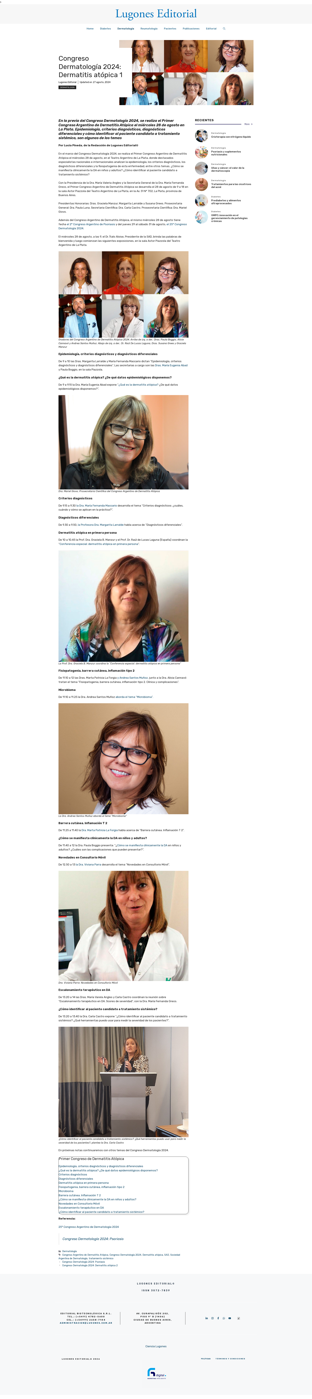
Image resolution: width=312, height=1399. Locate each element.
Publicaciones (191, 28)
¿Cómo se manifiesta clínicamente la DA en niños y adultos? (97, 1199)
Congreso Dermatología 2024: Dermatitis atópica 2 (90, 1265)
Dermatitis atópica (153, 1254)
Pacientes (170, 28)
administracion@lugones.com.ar (86, 1323)
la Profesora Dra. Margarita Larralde (101, 524)
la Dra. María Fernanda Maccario (96, 505)
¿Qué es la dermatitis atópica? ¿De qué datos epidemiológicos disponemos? (108, 1170)
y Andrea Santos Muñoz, (132, 677)
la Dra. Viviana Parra (88, 864)
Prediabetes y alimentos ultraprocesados (226, 202)
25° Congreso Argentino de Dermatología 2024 (88, 1226)
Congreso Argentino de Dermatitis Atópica (85, 1254)
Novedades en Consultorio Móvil (79, 1203)
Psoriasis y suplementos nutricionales (226, 153)
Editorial (211, 28)
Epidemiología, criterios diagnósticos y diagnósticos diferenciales (101, 1166)
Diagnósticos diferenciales (76, 1178)
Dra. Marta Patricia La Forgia (100, 830)
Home (90, 28)
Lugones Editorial (67, 82)
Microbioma (66, 1191)
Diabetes (105, 28)
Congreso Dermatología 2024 (125, 1254)
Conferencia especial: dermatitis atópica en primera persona (99, 544)
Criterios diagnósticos (73, 1174)
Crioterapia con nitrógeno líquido (231, 136)
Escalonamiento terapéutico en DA (81, 1207)
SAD (166, 1254)
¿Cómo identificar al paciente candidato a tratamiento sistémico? (101, 1212)
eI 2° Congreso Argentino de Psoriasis (91, 224)
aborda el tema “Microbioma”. (134, 697)
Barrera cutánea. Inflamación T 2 (80, 1195)
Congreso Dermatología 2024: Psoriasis (93, 1239)
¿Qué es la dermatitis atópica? (138, 384)
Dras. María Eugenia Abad (171, 365)
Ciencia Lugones (156, 1346)
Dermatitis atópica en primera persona (84, 1182)
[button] (224, 29)
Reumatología (149, 28)
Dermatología (125, 28)
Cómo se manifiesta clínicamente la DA (142, 845)
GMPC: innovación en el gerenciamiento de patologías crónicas (229, 218)
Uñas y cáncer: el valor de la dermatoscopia (227, 169)
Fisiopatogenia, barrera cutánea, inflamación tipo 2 (91, 1187)
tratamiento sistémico (101, 1258)
